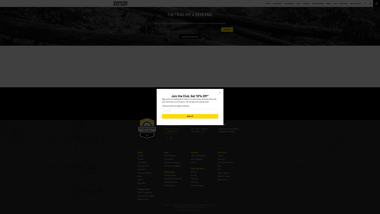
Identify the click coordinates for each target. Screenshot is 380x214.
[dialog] (190, 107)
